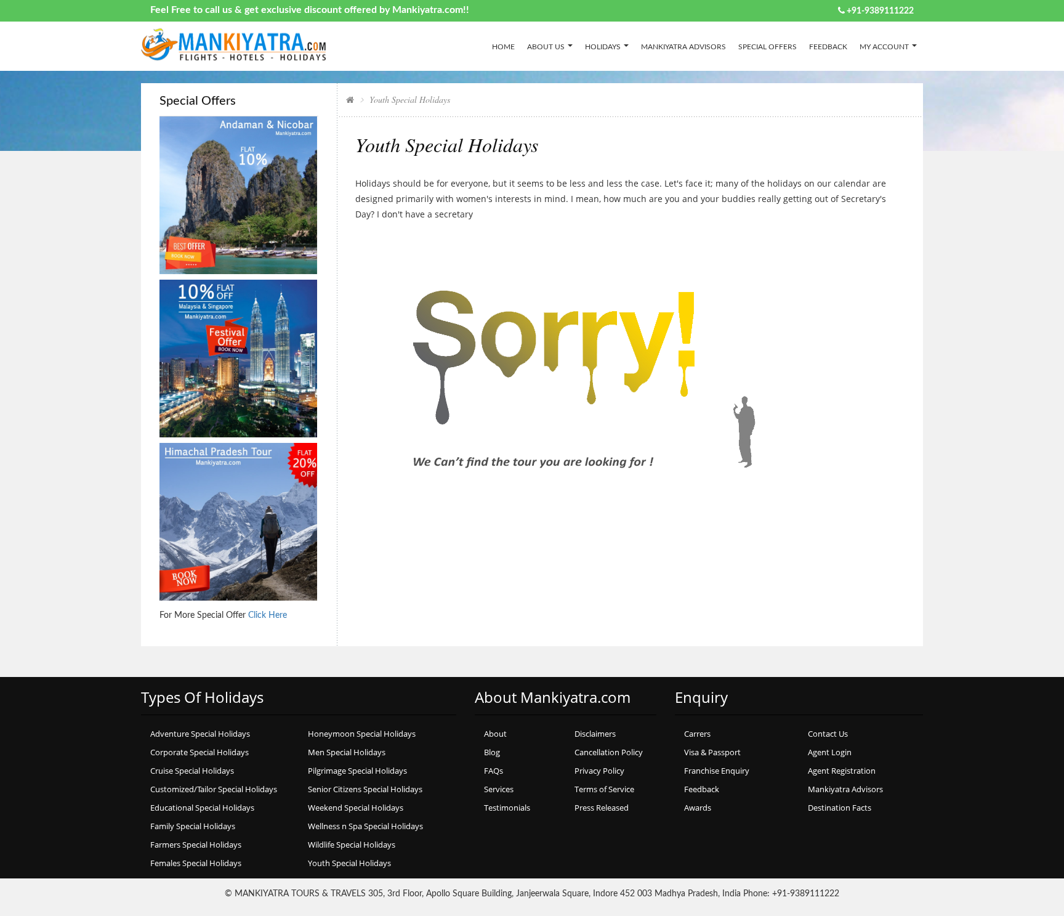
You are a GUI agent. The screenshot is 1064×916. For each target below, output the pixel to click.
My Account (884, 47)
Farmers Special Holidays (195, 844)
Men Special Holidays (346, 752)
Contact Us (828, 733)
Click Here (267, 615)
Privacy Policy (599, 770)
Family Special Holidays (192, 826)
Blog (492, 752)
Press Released (601, 807)
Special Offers (767, 47)
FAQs (493, 770)
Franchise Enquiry (716, 770)
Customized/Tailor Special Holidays (213, 789)
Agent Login (830, 752)
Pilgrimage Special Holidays (357, 770)
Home (503, 47)
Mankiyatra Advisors (683, 47)
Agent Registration (842, 770)
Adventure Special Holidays (200, 733)
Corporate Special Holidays (199, 752)
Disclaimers (595, 733)
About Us (546, 47)
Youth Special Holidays (349, 863)
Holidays (603, 47)
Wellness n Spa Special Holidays (365, 826)
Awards (697, 807)
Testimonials (507, 807)
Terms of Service (604, 789)
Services (499, 789)
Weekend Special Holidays (355, 807)
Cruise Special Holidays (192, 770)
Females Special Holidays (195, 863)
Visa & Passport (712, 752)
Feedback (828, 47)
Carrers (697, 733)
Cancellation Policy (608, 752)
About (495, 733)
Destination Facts (839, 807)
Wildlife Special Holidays (351, 844)
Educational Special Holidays (202, 807)
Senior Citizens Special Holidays (365, 789)
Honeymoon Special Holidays (362, 733)
